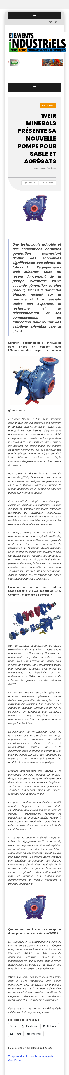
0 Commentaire (47, 182)
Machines (47, 105)
